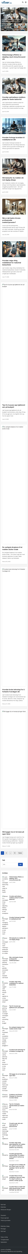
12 (14, 853)
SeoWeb (8, 1249)
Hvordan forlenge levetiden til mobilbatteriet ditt (17, 918)
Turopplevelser (5, 1239)
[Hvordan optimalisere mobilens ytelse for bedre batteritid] (14, 15)
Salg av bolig (4, 1237)
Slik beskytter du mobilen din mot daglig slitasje (17, 938)
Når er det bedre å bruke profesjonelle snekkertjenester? (11, 220)
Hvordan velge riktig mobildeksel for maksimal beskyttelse (11, 263)
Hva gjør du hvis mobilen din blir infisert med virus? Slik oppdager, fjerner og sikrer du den (17, 1167)
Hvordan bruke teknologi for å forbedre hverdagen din (17, 1050)
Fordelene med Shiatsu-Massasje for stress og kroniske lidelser (16, 1096)
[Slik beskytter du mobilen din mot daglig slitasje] (5, 938)
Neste (20, 853)
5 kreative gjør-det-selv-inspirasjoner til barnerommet (16, 1125)
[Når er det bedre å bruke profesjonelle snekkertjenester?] (5, 957)
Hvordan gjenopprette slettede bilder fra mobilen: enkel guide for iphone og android (16, 1156)
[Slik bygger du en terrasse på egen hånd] (5, 1074)
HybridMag (19, 1251)
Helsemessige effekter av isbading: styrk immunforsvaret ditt (13, 57)
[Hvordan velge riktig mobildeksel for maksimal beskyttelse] (5, 982)
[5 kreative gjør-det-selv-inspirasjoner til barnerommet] (5, 1123)
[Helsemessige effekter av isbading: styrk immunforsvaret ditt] (7, 27)
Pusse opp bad (5, 1218)
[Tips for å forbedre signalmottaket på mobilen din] (5, 1104)
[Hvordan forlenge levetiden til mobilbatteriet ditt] (5, 917)
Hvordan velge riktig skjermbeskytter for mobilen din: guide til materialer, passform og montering (17, 1145)
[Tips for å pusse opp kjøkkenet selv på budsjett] (5, 1006)
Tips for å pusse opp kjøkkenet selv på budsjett (16, 1006)
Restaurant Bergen (6, 1209)
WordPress (10, 1251)
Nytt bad (3, 1204)
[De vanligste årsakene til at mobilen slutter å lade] (5, 1027)
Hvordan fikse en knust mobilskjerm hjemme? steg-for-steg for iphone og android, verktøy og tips (17, 1178)
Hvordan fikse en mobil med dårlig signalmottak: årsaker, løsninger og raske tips (17, 1188)
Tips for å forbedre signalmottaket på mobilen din (16, 1105)
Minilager (3, 1228)
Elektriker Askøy (5, 1226)
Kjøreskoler (4, 1242)
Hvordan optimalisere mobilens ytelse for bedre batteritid (16, 897)
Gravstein (3, 1215)
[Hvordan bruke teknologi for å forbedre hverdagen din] (5, 1050)
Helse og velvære (5, 1220)
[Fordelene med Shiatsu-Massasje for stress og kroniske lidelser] (20, 27)
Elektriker (3, 1207)
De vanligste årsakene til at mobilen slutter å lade (16, 1028)
